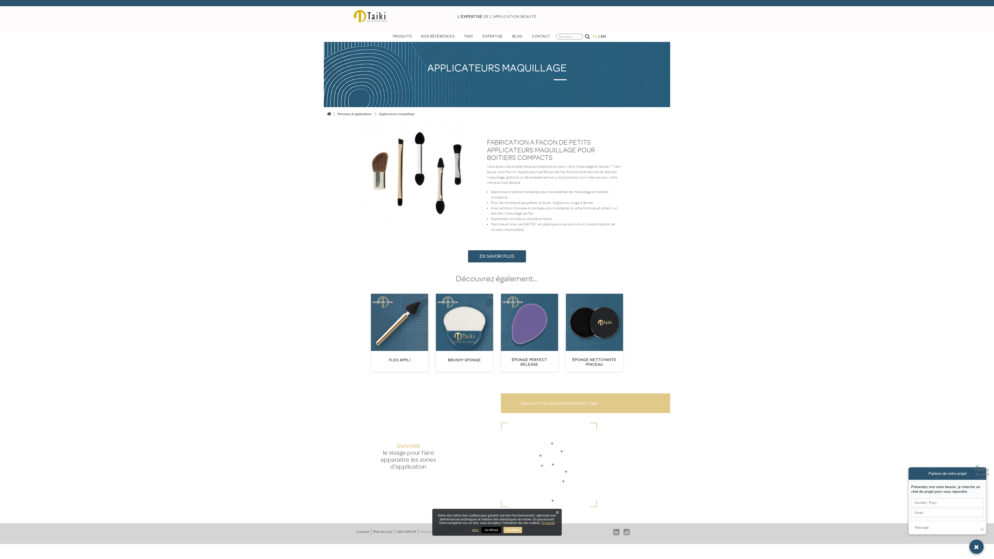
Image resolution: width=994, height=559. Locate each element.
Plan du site (382, 531)
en (603, 36)
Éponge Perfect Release (529, 362)
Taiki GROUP (406, 531)
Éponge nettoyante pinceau (594, 362)
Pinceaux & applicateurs (355, 114)
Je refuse (491, 530)
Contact (363, 531)
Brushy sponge (464, 360)
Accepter (512, 530)
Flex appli (400, 360)
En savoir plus (497, 256)
